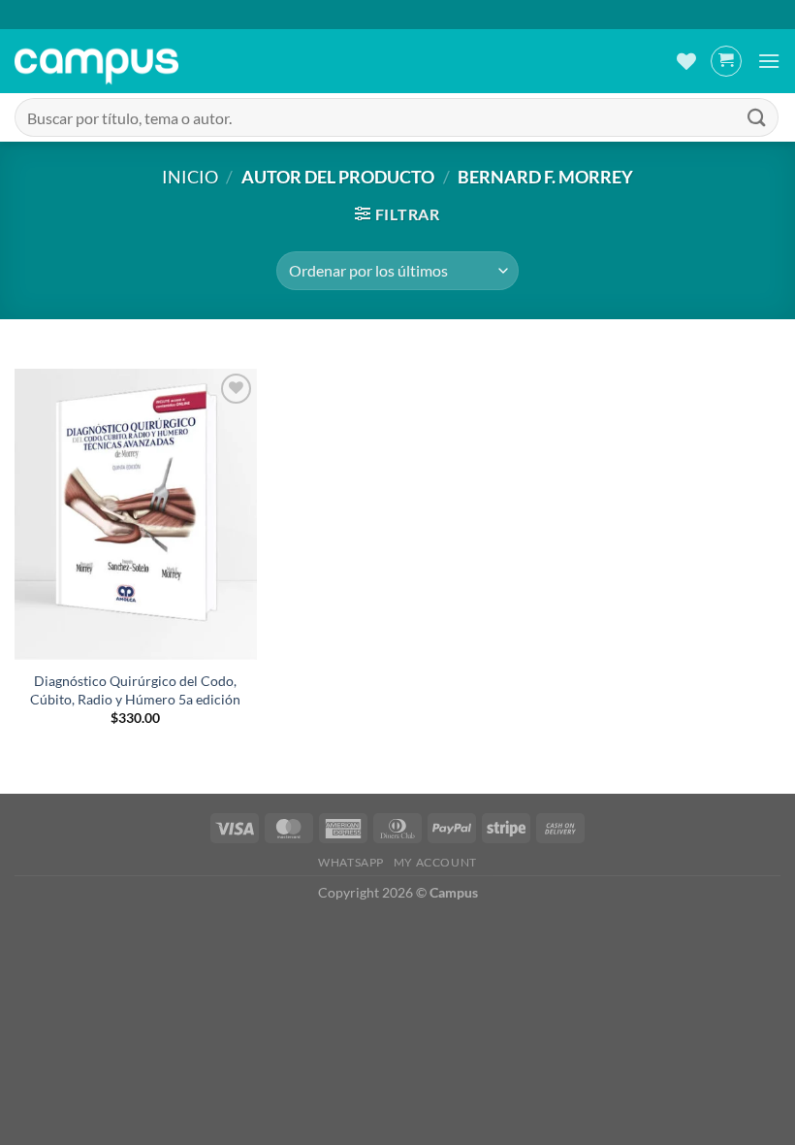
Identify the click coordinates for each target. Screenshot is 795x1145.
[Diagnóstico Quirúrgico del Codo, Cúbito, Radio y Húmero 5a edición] (136, 514)
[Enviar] (757, 117)
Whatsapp (351, 862)
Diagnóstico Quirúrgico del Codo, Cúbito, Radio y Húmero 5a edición (135, 689)
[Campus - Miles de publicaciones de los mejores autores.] (96, 61)
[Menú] (768, 60)
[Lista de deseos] (686, 61)
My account (435, 862)
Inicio (190, 176)
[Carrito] (726, 61)
